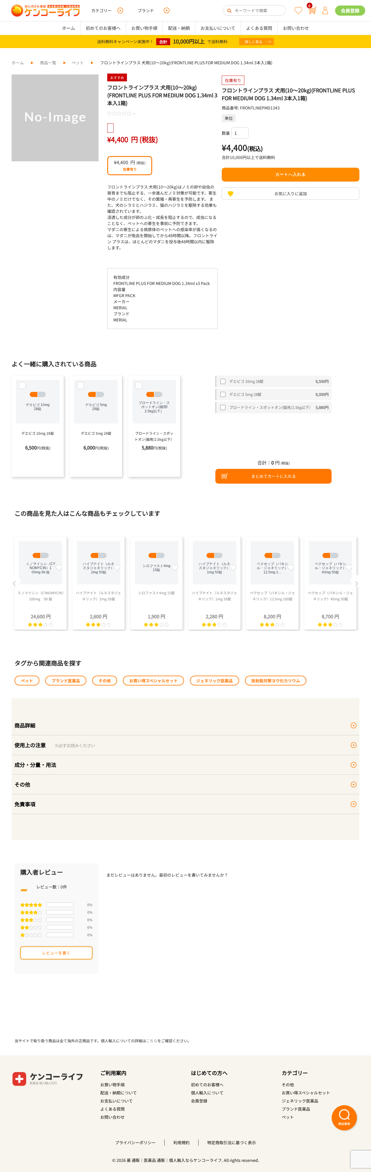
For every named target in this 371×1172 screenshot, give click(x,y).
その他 (105, 680)
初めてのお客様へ (103, 28)
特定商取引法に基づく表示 (231, 1142)
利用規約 (181, 1142)
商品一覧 (48, 62)
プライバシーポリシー (135, 1142)
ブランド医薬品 (66, 680)
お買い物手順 (144, 28)
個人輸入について (207, 1093)
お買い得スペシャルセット (153, 680)
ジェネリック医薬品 (214, 680)
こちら (151, 1040)
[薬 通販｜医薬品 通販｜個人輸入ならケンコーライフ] (45, 10)
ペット (78, 62)
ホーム (68, 28)
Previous (14, 581)
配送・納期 (179, 28)
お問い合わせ (296, 28)
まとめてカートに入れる (273, 476)
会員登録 (350, 10)
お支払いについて (218, 28)
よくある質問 (259, 28)
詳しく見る (253, 41)
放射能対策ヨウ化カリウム (275, 680)
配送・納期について (118, 1093)
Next (356, 581)
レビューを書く (56, 953)
